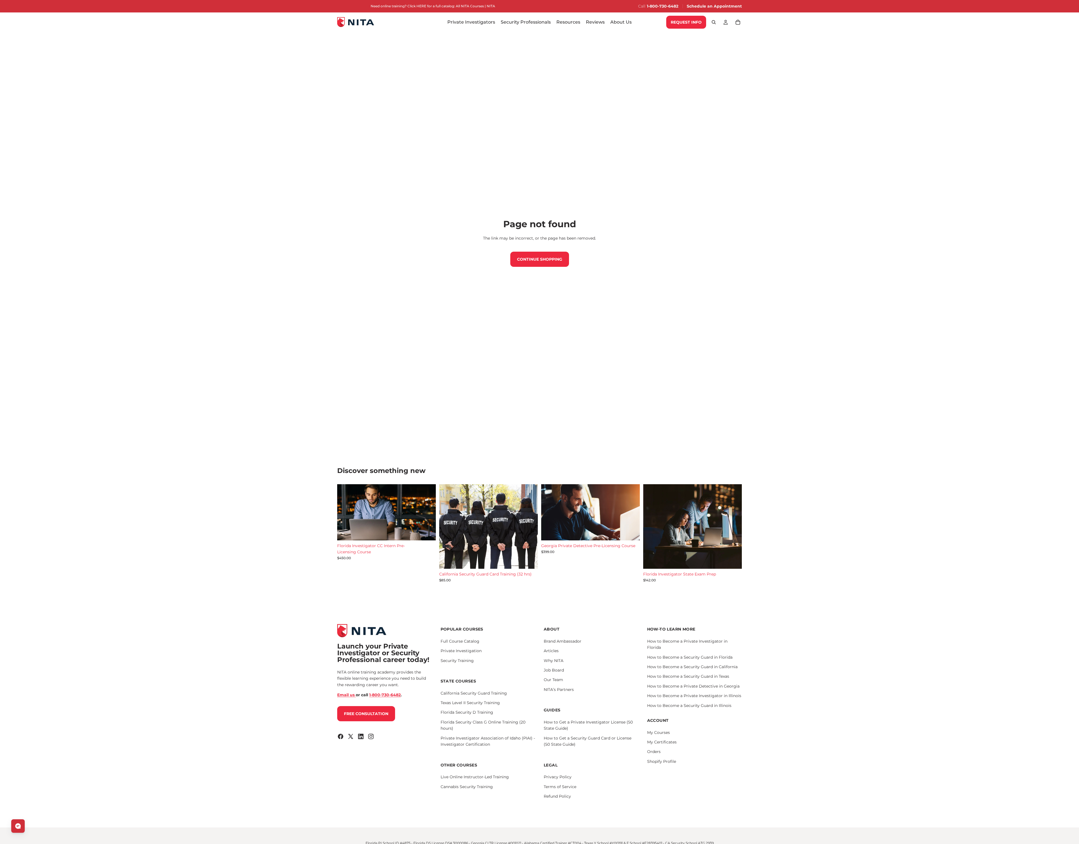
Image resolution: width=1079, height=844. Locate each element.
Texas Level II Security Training (470, 702)
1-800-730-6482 (662, 6)
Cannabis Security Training (467, 786)
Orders (654, 751)
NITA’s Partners (559, 689)
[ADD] (427, 532)
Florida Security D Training (467, 712)
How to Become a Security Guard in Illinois (689, 705)
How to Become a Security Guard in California (692, 666)
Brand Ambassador (562, 640)
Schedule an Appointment (714, 6)
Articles (551, 650)
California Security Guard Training (474, 692)
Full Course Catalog (460, 640)
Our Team (553, 679)
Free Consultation (366, 713)
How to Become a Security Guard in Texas (688, 676)
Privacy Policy (558, 776)
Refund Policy (557, 795)
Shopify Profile (661, 761)
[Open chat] (18, 826)
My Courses (658, 732)
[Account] (725, 22)
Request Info (686, 22)
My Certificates (662, 742)
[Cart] (738, 22)
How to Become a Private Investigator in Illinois (694, 695)
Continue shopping (539, 259)
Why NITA (553, 660)
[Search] (714, 22)
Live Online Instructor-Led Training (475, 776)
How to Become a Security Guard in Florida (690, 656)
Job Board (554, 669)
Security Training (457, 660)
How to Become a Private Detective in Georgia (693, 685)
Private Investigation (461, 650)
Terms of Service (560, 786)
